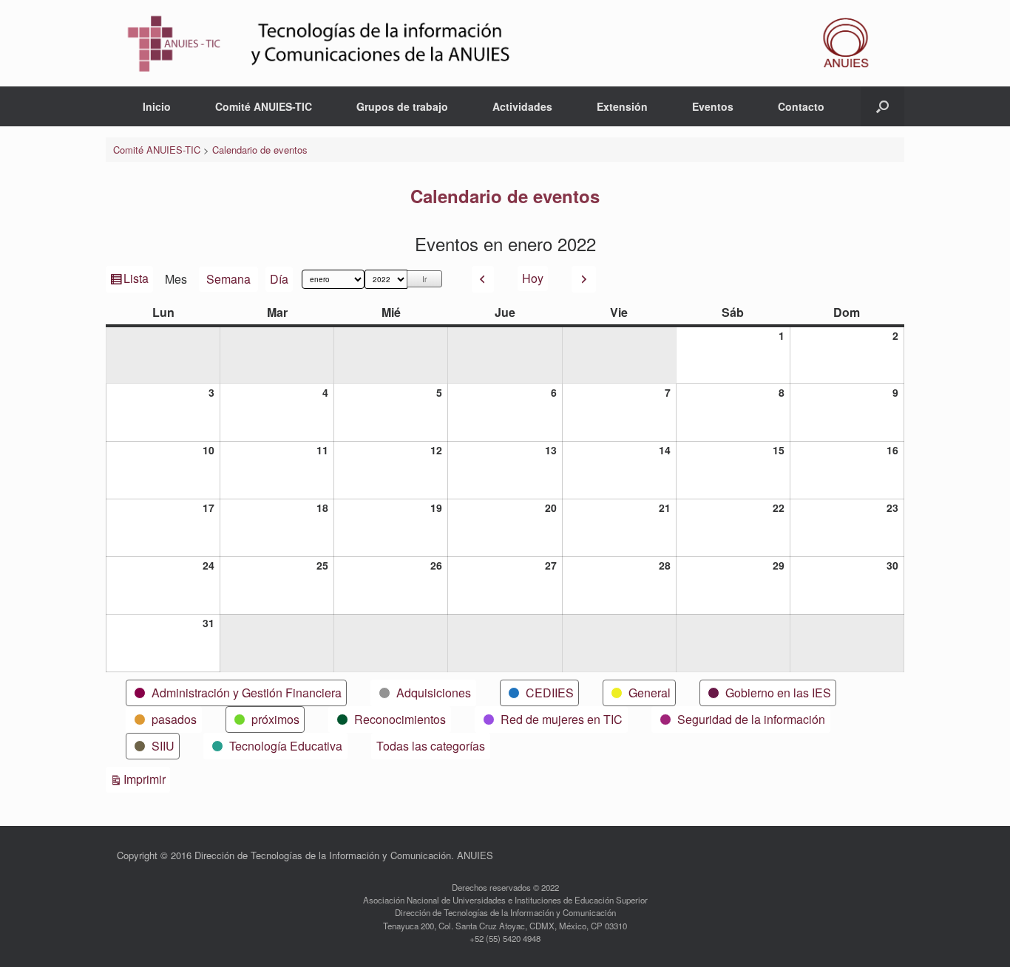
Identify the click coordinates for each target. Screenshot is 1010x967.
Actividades (522, 106)
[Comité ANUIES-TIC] (505, 43)
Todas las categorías (430, 745)
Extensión (622, 106)
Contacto (801, 106)
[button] (882, 106)
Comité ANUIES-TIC (263, 106)
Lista (137, 281)
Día (279, 278)
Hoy (532, 278)
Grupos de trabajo (402, 106)
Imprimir (146, 778)
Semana (228, 278)
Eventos (712, 106)
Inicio (157, 106)
